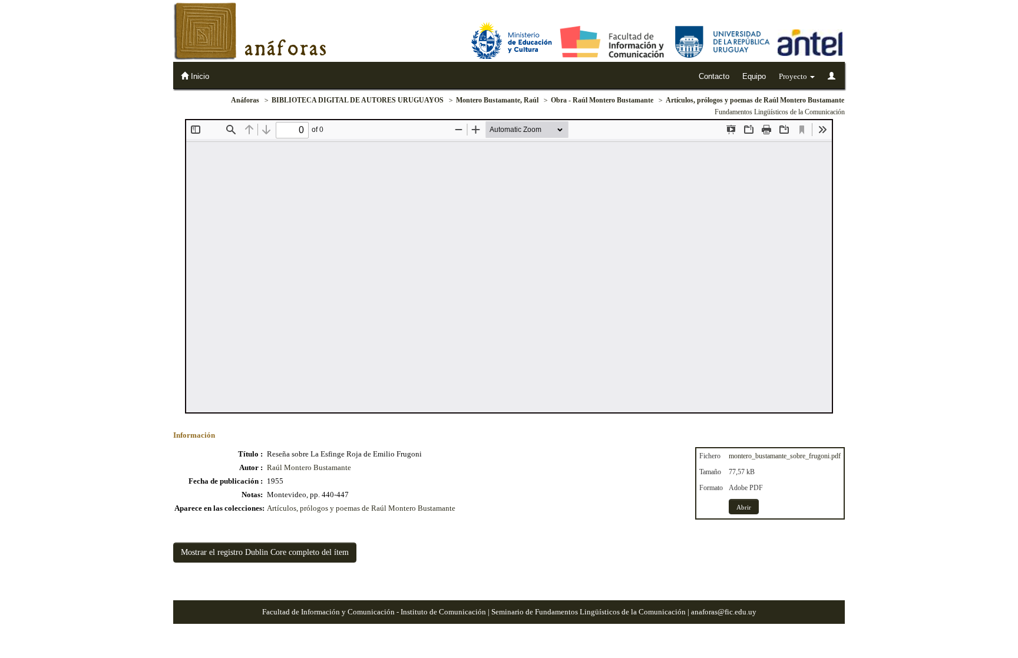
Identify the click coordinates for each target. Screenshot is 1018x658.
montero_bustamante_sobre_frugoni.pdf (785, 456)
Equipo (754, 76)
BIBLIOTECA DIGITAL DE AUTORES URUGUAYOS (358, 100)
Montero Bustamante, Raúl (497, 100)
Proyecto (794, 76)
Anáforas (245, 100)
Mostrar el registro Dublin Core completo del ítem (265, 552)
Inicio (199, 76)
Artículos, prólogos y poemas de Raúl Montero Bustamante (755, 100)
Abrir (743, 507)
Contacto (714, 76)
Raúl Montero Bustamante (309, 467)
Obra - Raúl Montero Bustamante (602, 100)
